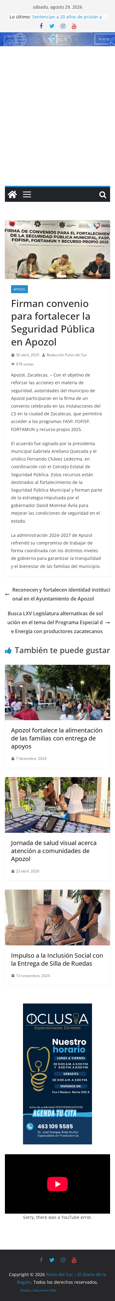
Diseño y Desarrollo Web (38, 1290)
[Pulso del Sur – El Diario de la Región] (57, 36)
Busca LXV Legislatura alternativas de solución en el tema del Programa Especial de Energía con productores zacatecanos (55, 622)
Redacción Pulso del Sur (67, 354)
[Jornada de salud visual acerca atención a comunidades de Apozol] (57, 781)
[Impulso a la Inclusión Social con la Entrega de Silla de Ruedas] (57, 894)
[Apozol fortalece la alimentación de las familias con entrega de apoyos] (57, 669)
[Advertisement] (57, 107)
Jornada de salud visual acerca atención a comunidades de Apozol (54, 851)
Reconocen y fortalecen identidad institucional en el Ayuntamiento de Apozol (61, 594)
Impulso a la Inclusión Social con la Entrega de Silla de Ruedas (57, 959)
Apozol (19, 289)
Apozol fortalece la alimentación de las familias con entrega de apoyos (56, 738)
